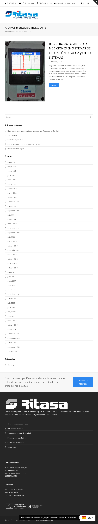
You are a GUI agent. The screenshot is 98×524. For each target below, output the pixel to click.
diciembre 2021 (13, 202)
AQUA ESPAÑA (13, 135)
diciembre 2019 (13, 228)
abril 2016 (11, 316)
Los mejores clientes (15, 428)
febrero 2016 (12, 325)
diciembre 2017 (13, 263)
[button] (91, 15)
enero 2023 (12, 184)
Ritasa (7, 520)
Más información (70, 518)
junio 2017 (11, 276)
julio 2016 (11, 303)
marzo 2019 (12, 241)
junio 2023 (11, 175)
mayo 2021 (12, 219)
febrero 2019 (12, 246)
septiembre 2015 (14, 347)
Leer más (54, 85)
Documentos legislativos (17, 438)
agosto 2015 (12, 351)
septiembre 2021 (14, 210)
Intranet (86, 3)
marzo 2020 (12, 224)
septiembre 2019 (14, 232)
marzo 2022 (12, 193)
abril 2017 (11, 285)
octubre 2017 (12, 268)
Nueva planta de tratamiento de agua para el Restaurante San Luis (33, 131)
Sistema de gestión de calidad (19, 433)
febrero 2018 (12, 259)
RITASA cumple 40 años (16, 140)
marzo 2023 (12, 180)
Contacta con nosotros (83, 382)
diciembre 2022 (13, 188)
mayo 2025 (12, 166)
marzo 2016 (12, 320)
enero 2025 (12, 171)
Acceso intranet (62, 3)
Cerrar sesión (73, 3)
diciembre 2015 (13, 334)
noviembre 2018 (14, 250)
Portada (8, 32)
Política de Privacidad (16, 442)
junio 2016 (11, 307)
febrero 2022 (12, 197)
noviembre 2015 (14, 338)
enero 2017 (12, 290)
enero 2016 (12, 329)
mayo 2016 (12, 312)
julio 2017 (11, 272)
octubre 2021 (12, 206)
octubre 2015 (12, 342)
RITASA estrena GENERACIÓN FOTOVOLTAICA (25, 144)
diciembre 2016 (13, 294)
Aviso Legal (12, 447)
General (11, 365)
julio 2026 (11, 162)
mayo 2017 (12, 281)
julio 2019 (11, 237)
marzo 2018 (12, 254)
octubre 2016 (12, 298)
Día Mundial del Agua (16, 148)
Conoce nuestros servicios (18, 424)
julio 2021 (11, 215)
